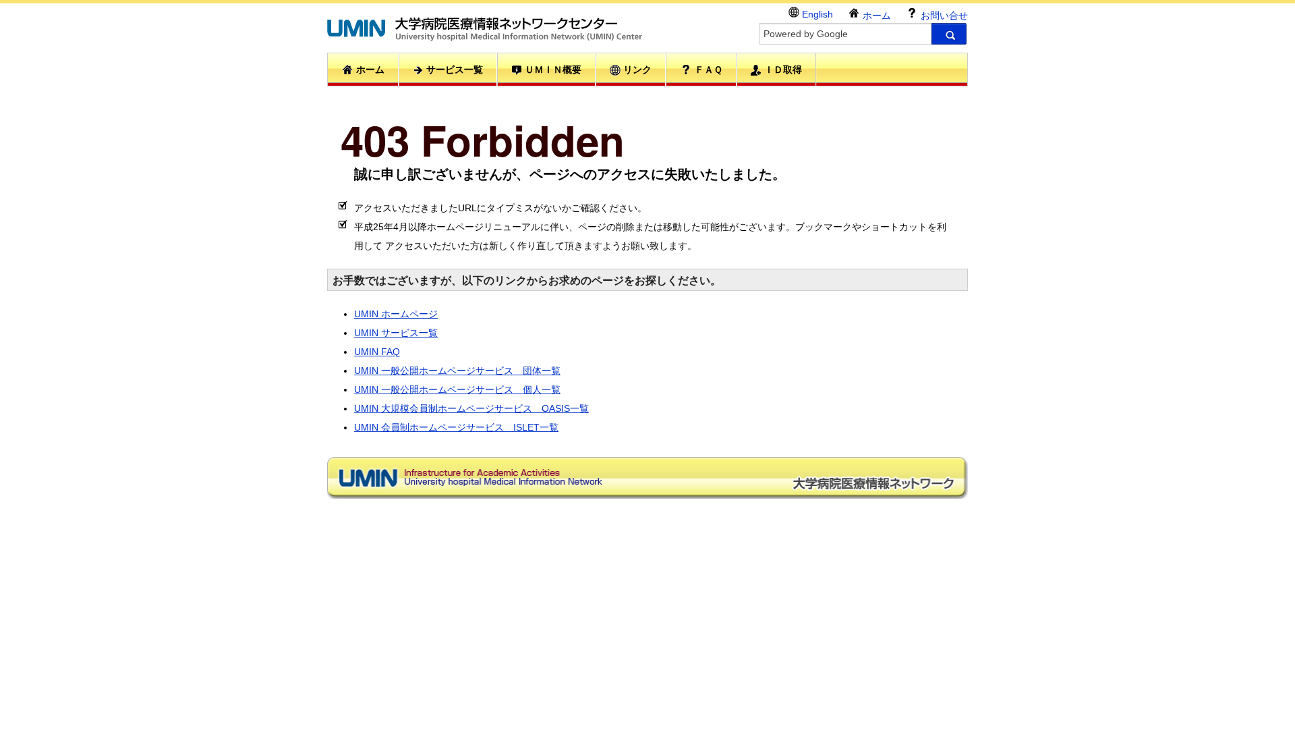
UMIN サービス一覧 (396, 332)
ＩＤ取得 (781, 69)
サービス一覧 (453, 69)
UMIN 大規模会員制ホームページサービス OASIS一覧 (471, 408)
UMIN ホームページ (396, 313)
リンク (636, 69)
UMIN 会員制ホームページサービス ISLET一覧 (456, 427)
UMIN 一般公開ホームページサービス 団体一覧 (457, 370)
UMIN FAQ (377, 351)
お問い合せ (943, 15)
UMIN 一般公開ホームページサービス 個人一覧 (457, 389)
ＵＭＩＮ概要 (551, 69)
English (816, 14)
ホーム (875, 15)
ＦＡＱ (707, 69)
